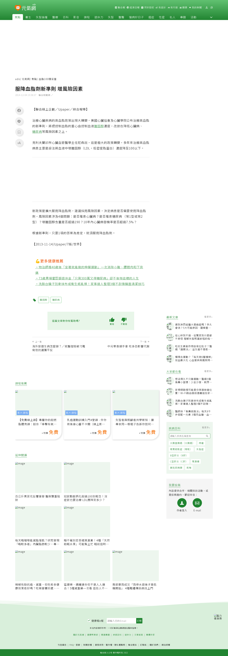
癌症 (151, 17)
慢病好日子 (136, 17)
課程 (87, 17)
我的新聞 (196, 7)
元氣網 (26, 79)
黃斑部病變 (176, 467)
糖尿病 (37, 131)
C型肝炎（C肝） (179, 461)
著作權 (109, 644)
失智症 (200, 449)
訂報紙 (143, 645)
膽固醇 (99, 126)
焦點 (18, 17)
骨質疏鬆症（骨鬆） (181, 449)
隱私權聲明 (119, 644)
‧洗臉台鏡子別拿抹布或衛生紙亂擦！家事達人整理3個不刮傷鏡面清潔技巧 (90, 283)
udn (17, 79)
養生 (28, 17)
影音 (76, 17)
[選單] (211, 7)
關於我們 (154, 645)
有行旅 (174, 7)
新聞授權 (87, 645)
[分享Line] (19, 121)
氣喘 (188, 467)
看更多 (208, 316)
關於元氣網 (78, 635)
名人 (172, 17)
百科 (66, 17)
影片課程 (23, 413)
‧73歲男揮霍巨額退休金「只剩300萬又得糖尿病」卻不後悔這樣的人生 (87, 278)
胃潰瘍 (195, 461)
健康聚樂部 (92, 635)
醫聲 (121, 17)
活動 (194, 17)
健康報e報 (98, 620)
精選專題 (105, 635)
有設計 (162, 7)
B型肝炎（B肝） (179, 455)
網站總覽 (165, 645)
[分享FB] (19, 110)
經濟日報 (134, 7)
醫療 (55, 17)
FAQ (72, 644)
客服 (78, 644)
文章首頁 (138, 635)
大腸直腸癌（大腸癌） (182, 443)
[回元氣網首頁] (29, 7)
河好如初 (148, 7)
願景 (184, 7)
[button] (211, 17)
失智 (111, 17)
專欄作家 (150, 635)
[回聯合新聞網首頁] (18, 8)
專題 (183, 17)
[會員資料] (206, 7)
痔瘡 (201, 443)
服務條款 (99, 644)
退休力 (98, 17)
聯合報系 (132, 645)
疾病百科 (117, 635)
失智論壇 (42, 17)
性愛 (162, 17)
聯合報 (121, 7)
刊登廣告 (62, 645)
